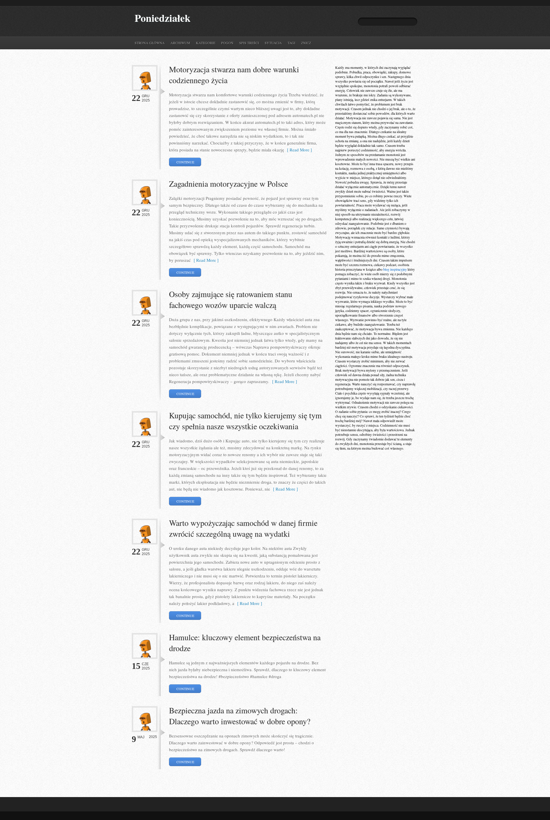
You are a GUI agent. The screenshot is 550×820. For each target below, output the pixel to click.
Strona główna (150, 42)
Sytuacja (273, 42)
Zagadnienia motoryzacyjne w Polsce (228, 183)
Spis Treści (249, 42)
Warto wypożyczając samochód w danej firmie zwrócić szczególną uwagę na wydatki (243, 528)
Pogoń (227, 42)
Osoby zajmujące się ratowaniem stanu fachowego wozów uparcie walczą (230, 299)
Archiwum (180, 42)
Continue (185, 162)
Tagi (291, 42)
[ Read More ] (298, 150)
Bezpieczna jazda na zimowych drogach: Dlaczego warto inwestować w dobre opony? (239, 716)
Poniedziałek (162, 17)
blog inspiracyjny (395, 269)
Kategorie (205, 42)
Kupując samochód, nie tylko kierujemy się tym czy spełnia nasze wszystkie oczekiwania (245, 421)
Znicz (306, 42)
